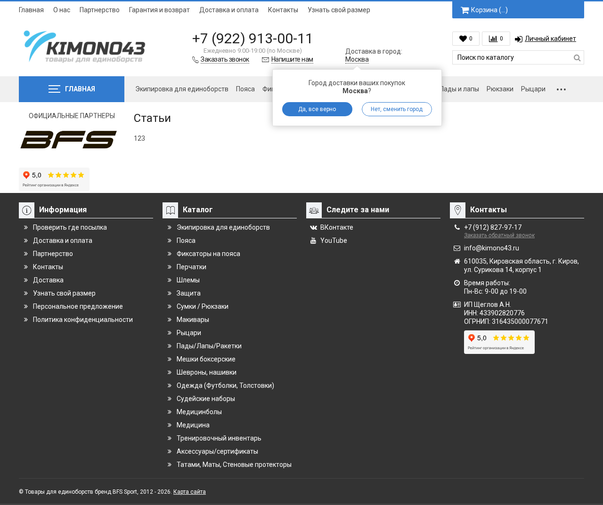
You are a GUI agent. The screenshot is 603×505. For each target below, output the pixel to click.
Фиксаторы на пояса (208, 253)
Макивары (193, 319)
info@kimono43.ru (491, 248)
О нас (61, 10)
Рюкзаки (500, 89)
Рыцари (533, 89)
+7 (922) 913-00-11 (252, 38)
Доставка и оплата (229, 10)
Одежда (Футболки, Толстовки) (225, 385)
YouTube (333, 240)
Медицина (193, 425)
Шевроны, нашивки (206, 372)
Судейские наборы (206, 398)
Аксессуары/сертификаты (217, 451)
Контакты (283, 10)
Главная (31, 10)
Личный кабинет (550, 38)
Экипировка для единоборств (181, 89)
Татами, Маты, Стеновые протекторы (234, 464)
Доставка (48, 280)
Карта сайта (189, 492)
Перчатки (191, 267)
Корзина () (489, 10)
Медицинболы (199, 412)
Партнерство (100, 10)
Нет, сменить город (397, 109)
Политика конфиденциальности (83, 319)
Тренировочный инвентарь (219, 438)
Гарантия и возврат (159, 10)
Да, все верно (317, 109)
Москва (357, 59)
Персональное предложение (78, 306)
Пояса (245, 89)
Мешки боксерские (206, 359)
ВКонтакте (336, 227)
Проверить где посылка (70, 227)
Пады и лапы (459, 89)
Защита (189, 293)
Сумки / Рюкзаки (202, 306)
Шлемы (188, 280)
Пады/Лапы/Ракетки (209, 346)
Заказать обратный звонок (499, 235)
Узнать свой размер (339, 10)
